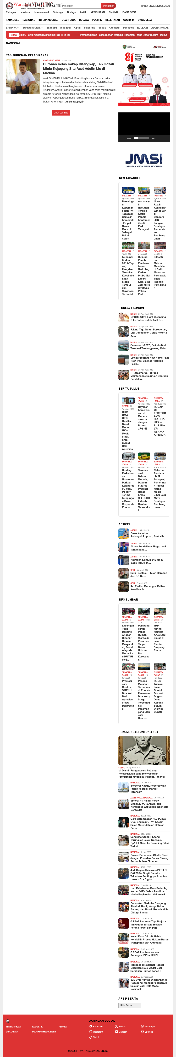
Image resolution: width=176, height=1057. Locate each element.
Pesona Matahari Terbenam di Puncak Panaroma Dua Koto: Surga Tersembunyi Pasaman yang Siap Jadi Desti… (144, 700)
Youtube (149, 1031)
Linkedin (123, 1031)
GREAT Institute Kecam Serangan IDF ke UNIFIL (144, 954)
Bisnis (133, 314)
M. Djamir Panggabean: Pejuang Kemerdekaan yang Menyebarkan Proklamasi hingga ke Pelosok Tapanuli (141, 773)
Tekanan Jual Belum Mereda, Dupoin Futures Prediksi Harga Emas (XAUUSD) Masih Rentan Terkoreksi (144, 490)
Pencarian (108, 6)
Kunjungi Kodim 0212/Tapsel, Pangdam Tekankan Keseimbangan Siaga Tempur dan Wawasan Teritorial (128, 276)
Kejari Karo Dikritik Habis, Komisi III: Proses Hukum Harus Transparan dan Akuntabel (149, 939)
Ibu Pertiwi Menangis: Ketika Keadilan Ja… (147, 588)
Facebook (98, 1026)
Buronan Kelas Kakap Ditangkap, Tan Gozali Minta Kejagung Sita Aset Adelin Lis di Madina (78, 68)
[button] (144, 127)
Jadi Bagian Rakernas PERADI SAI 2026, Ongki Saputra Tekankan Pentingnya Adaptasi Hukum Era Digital (148, 875)
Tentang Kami (13, 1026)
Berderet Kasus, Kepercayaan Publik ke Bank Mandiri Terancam (148, 789)
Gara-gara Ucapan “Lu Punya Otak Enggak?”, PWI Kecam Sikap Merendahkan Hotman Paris (148, 824)
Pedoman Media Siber (44, 1031)
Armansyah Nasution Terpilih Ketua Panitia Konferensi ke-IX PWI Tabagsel (144, 215)
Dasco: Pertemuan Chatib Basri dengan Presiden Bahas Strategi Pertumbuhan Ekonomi (149, 858)
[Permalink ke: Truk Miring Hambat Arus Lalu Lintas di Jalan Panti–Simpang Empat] (160, 611)
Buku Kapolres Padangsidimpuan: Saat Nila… (148, 535)
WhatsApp (150, 1026)
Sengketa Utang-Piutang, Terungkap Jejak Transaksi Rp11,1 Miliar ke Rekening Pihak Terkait (149, 842)
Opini (132, 570)
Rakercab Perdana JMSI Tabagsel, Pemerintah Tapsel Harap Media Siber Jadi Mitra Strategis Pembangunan (160, 489)
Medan (125, 406)
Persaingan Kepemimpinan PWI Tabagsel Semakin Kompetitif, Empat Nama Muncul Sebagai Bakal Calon (128, 220)
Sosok (121, 767)
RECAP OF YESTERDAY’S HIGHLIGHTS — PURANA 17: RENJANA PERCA (160, 421)
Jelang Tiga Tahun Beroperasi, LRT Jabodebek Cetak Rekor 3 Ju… (148, 332)
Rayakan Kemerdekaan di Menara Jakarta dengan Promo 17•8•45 (144, 418)
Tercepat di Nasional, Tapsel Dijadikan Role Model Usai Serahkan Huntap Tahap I (147, 968)
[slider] (141, 138)
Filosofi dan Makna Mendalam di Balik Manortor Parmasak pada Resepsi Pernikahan (160, 273)
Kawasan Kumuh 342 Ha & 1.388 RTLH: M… (146, 561)
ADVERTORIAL (136, 798)
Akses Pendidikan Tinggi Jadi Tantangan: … (148, 548)
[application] (144, 127)
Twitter (122, 1026)
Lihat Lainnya (61, 113)
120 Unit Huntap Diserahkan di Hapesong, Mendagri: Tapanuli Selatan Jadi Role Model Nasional (148, 984)
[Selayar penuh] (165, 138)
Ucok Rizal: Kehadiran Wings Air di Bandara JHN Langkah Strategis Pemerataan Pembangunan (160, 220)
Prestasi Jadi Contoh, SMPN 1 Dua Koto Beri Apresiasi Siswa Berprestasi (128, 695)
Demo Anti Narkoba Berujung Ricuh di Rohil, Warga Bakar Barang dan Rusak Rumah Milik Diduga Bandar (149, 908)
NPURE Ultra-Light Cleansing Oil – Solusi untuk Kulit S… (148, 319)
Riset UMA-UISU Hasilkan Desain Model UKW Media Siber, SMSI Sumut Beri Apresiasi (127, 431)
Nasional (135, 782)
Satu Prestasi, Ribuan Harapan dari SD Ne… (148, 575)
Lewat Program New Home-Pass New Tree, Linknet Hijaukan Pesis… (149, 361)
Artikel (133, 530)
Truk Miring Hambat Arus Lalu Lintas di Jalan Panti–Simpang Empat (160, 638)
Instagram (98, 1031)
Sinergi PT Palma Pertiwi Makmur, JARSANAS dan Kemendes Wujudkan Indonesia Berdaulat (149, 805)
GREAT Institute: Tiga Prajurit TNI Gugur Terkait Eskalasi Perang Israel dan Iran (148, 924)
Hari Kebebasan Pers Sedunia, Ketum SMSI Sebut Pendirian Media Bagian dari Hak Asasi (148, 891)
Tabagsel (126, 195)
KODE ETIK (37, 1026)
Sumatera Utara (143, 399)
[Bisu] (160, 138)
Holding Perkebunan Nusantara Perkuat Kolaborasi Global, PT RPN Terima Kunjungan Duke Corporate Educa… (128, 489)
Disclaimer (12, 1031)
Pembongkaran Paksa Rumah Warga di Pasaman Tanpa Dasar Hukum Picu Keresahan (102, 34)
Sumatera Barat (127, 618)
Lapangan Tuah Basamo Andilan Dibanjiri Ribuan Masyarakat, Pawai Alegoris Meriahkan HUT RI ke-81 (128, 642)
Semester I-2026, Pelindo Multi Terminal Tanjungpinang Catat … (150, 347)
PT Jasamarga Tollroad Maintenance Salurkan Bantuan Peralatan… (149, 376)
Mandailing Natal (51, 60)
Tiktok (96, 1037)
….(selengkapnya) (74, 101)
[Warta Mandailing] (33, 6)
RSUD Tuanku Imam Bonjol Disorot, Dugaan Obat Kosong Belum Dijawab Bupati (158, 697)
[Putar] (123, 138)
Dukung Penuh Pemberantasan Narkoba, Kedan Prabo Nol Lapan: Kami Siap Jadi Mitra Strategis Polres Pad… (144, 276)
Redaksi (63, 1026)
